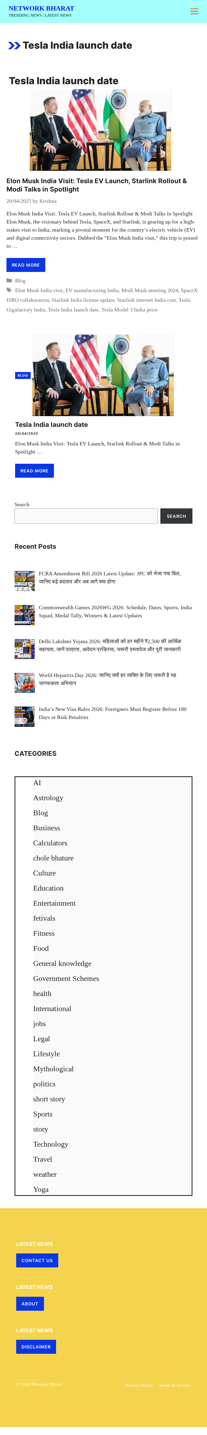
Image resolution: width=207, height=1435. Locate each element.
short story (49, 1099)
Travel (42, 1159)
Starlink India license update (83, 300)
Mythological (53, 1069)
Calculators (50, 843)
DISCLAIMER (36, 1346)
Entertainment (54, 903)
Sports (43, 1114)
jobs (39, 1023)
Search (22, 504)
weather (45, 1174)
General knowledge (62, 963)
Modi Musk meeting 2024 (149, 290)
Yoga (41, 1189)
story (40, 1129)
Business (46, 828)
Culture (44, 873)
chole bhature (53, 858)
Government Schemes (66, 978)
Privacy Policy (139, 1385)
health (42, 993)
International (52, 1008)
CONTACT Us (37, 1260)
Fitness (44, 933)
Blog (20, 281)
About (30, 1303)
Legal (41, 1038)
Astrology (48, 797)
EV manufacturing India (92, 290)
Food (41, 948)
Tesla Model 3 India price (129, 310)
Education (48, 888)
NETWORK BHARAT (41, 8)
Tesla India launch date (73, 310)
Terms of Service (175, 1385)
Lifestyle (46, 1054)
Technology (50, 1144)
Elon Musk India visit (39, 290)
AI (37, 782)
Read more (26, 265)
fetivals (44, 918)
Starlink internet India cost (146, 300)
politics (44, 1084)
